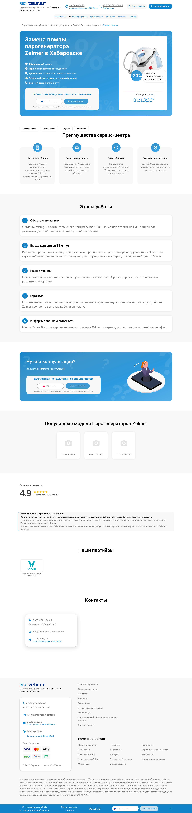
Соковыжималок (86, 754)
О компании (61, 16)
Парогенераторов (87, 745)
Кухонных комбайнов (89, 759)
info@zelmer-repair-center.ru (41, 714)
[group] (32, 568)
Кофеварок (84, 749)
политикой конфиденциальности (80, 107)
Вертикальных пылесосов (155, 749)
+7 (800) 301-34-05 (113, 5)
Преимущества (29, 128)
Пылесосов (115, 745)
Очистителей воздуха (121, 759)
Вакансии (110, 16)
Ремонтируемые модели (90, 708)
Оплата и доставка (87, 689)
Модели (66, 128)
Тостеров (114, 754)
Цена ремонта (96, 16)
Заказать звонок (161, 6)
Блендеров (147, 745)
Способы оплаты (86, 725)
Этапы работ (49, 128)
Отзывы (133, 16)
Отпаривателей (118, 764)
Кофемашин (116, 749)
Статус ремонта (139, 6)
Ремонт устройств (79, 16)
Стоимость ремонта (88, 684)
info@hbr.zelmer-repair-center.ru (49, 631)
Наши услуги (84, 712)
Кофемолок (147, 754)
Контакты (122, 16)
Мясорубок (83, 764)
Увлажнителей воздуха (154, 759)
